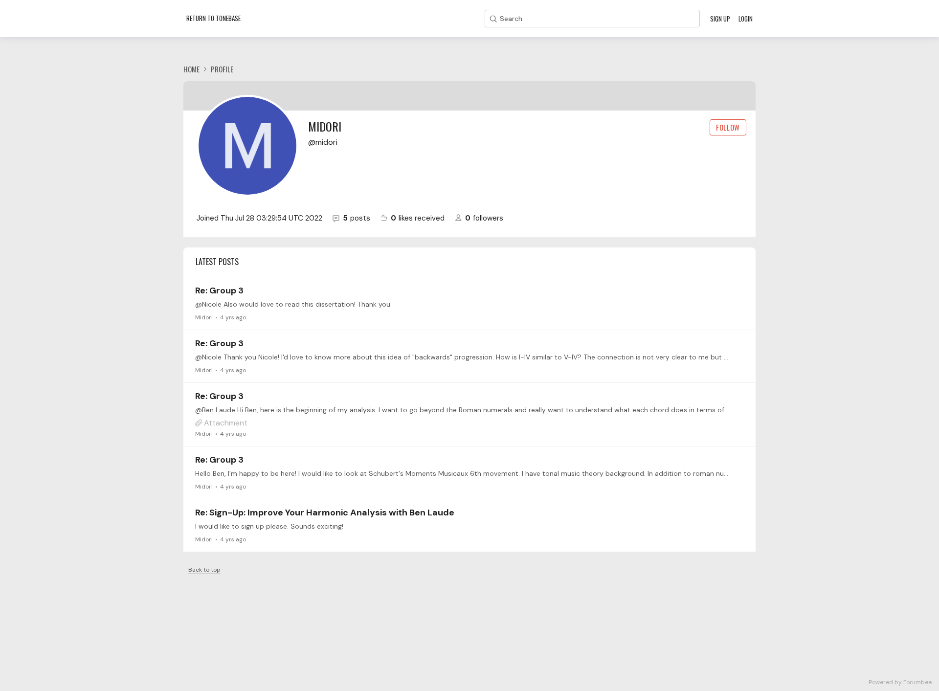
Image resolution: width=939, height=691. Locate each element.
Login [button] (745, 18)
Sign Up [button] (720, 18)
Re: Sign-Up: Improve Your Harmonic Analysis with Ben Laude (324, 512)
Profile (222, 69)
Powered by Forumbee (900, 682)
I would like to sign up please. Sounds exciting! (269, 526)
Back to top (204, 570)
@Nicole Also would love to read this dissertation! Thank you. (293, 304)
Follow (728, 127)
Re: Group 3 (219, 290)
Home (191, 69)
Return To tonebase (213, 18)
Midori (204, 317)
